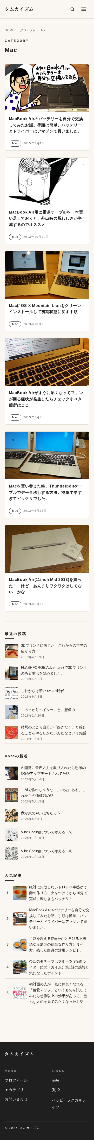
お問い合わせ (16, 1099)
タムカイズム (19, 9)
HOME (9, 30)
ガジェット (28, 30)
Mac (15, 143)
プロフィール (16, 1080)
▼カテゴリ (14, 1090)
